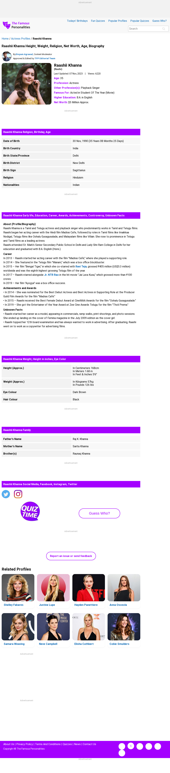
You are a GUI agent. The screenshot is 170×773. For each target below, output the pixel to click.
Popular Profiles (117, 20)
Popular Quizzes (139, 20)
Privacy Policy (24, 744)
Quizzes (67, 744)
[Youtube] (122, 753)
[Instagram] (18, 494)
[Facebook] (122, 746)
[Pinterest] (157, 746)
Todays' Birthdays (77, 20)
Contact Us (89, 744)
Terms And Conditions (48, 744)
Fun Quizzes (98, 20)
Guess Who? (159, 20)
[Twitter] (6, 494)
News (77, 744)
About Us (8, 744)
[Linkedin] (148, 746)
